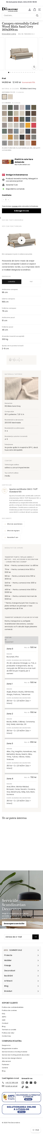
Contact (5, 1023)
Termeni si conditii (9, 1029)
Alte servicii (6, 1061)
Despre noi (6, 1045)
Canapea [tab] (11, 282)
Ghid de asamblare (14, 524)
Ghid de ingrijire (13, 530)
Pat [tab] (31, 282)
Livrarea (15, 206)
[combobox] (21, 15)
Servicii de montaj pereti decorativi (15, 1055)
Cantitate (6, 195)
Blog (3, 1026)
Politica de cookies (9, 1010)
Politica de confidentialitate (12, 1007)
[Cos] (34, 9)
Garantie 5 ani (12, 537)
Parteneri (5, 1064)
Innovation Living (9, 34)
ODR (3, 1020)
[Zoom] (34, 67)
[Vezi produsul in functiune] (21, 240)
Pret (4, 78)
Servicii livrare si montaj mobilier (14, 1052)
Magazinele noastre (10, 1048)
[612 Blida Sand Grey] (4, 96)
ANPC (4, 1017)
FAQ (3, 1014)
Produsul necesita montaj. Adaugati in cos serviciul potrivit (22, 179)
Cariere (5, 1068)
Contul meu (6, 1036)
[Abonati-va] (35, 936)
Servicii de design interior (12, 1058)
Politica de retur (8, 1033)
